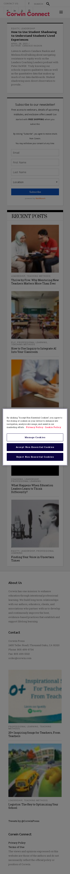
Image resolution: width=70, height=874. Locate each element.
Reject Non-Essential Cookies (35, 456)
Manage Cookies (35, 437)
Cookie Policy (53, 427)
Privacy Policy (35, 427)
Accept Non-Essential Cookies (35, 447)
